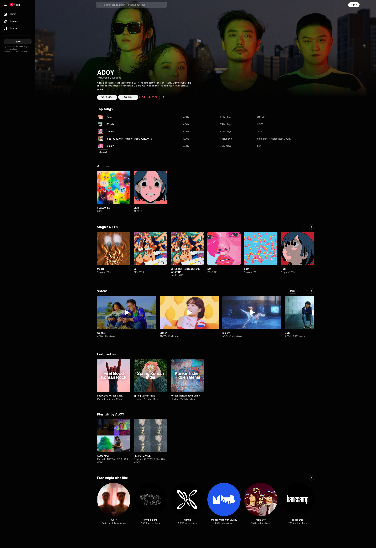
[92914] (113, 499)
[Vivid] (150, 187)
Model (100, 269)
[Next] (311, 227)
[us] (150, 248)
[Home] (15, 4)
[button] (100, 89)
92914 (113, 519)
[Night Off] (260, 499)
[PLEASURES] (113, 187)
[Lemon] (189, 312)
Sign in (354, 5)
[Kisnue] (187, 499)
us (135, 269)
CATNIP (261, 117)
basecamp (297, 519)
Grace (109, 117)
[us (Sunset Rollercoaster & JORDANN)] (187, 248)
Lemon (110, 131)
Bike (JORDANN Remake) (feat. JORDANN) (129, 138)
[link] (17, 14)
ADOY (186, 117)
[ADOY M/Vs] (113, 435)
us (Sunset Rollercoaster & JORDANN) (274, 138)
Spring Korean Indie (144, 395)
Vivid (259, 131)
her (259, 146)
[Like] (297, 117)
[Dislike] (302, 117)
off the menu (150, 519)
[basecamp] (297, 499)
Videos (102, 291)
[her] (224, 248)
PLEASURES (103, 207)
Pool (283, 269)
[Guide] (5, 4)
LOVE (260, 124)
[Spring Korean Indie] (150, 375)
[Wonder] (126, 312)
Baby (246, 269)
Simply (110, 146)
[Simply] (251, 312)
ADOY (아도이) (114, 459)
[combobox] (135, 5)
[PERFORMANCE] (150, 435)
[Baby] (260, 248)
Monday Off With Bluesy (224, 519)
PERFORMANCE (142, 455)
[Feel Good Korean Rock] (113, 375)
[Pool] (297, 248)
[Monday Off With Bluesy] (224, 499)
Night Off (261, 519)
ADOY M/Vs (103, 455)
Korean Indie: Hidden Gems (185, 395)
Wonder (110, 124)
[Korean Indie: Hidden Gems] (187, 375)
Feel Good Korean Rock (109, 395)
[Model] (113, 248)
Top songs (105, 109)
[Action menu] (163, 97)
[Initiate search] (100, 4)
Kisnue (187, 519)
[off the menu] (150, 499)
